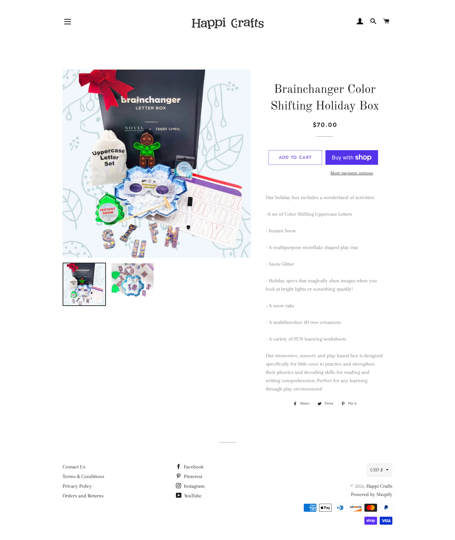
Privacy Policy (77, 486)
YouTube (192, 496)
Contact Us (74, 467)
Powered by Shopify (371, 494)
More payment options (351, 172)
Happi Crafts (379, 486)
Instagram (194, 486)
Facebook (193, 467)
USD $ (376, 470)
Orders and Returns (83, 496)
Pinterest (192, 476)
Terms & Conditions (83, 476)
